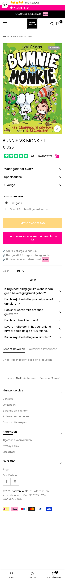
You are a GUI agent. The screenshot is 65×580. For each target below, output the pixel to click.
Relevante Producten (42, 349)
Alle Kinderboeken (26, 378)
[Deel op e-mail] (18, 271)
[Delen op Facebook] (14, 271)
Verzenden (9, 404)
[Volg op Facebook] (7, 482)
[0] (58, 24)
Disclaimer (9, 452)
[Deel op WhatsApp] (23, 271)
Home (6, 36)
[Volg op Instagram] (15, 482)
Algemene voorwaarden (17, 440)
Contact (8, 399)
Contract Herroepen (15, 422)
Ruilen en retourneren (16, 416)
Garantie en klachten (15, 410)
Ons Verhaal (10, 475)
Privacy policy (11, 446)
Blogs (6, 469)
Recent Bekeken (14, 349)
